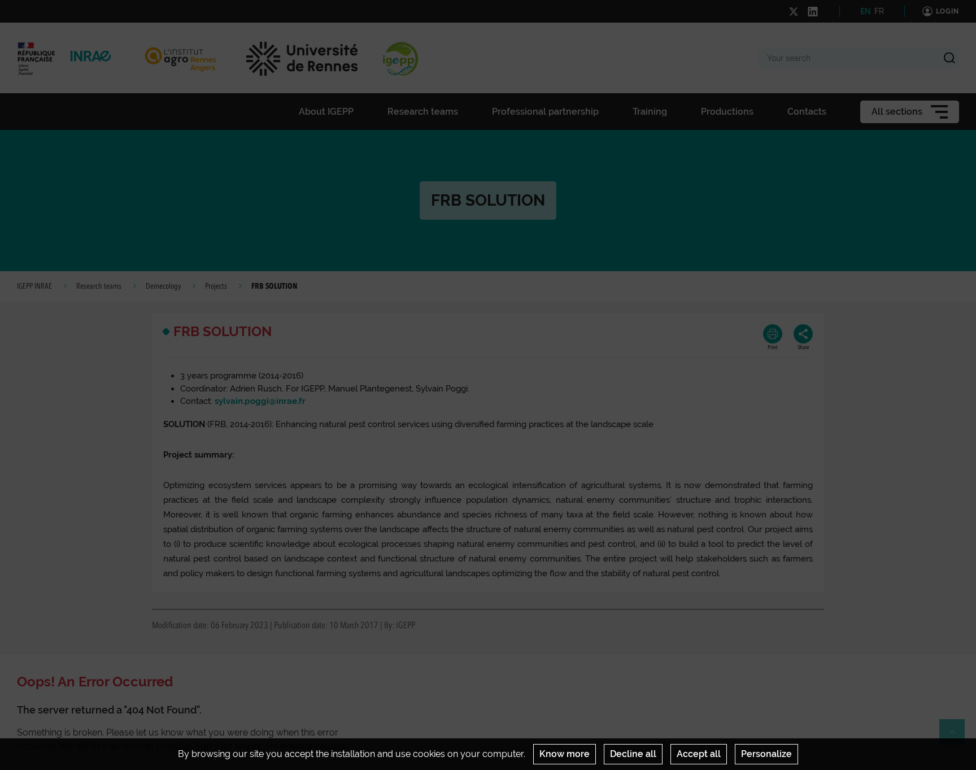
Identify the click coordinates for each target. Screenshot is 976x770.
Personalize (766, 754)
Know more (564, 754)
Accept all (699, 754)
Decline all (633, 754)
